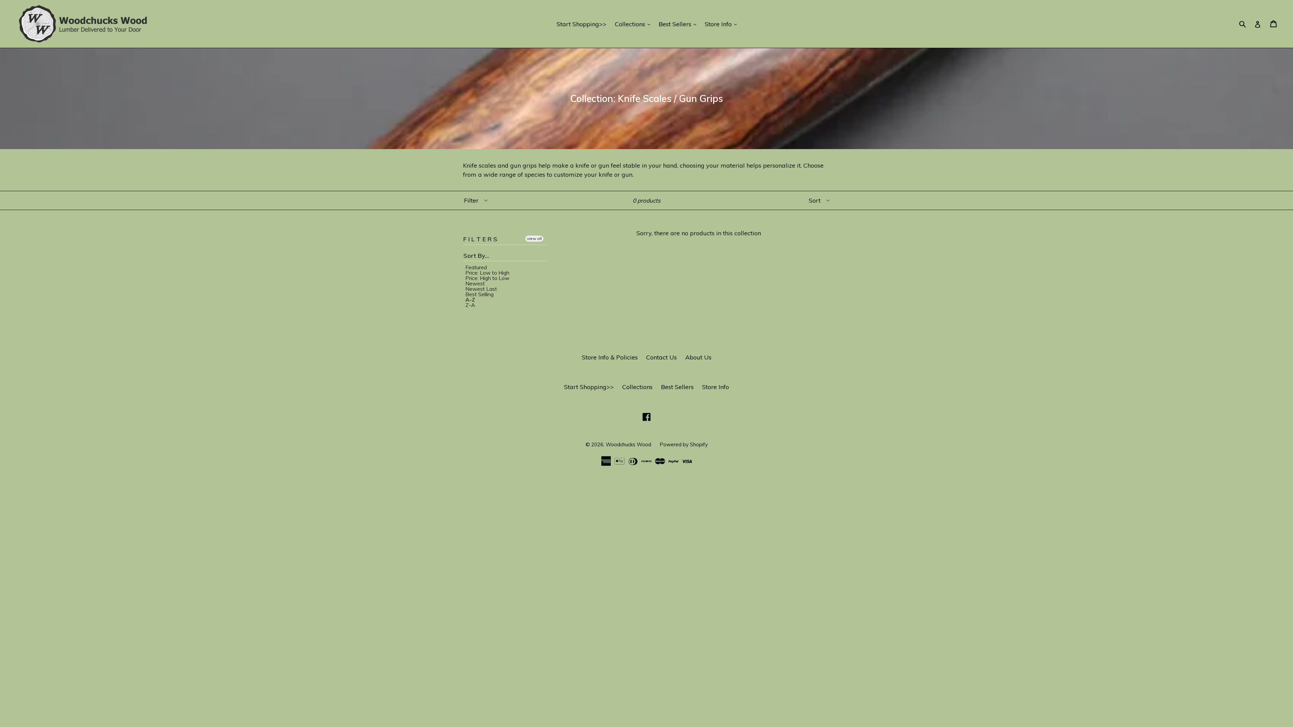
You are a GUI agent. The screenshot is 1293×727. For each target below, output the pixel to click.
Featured (476, 267)
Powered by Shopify (684, 444)
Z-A (470, 305)
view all (534, 238)
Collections (634, 24)
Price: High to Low (487, 278)
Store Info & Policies (610, 357)
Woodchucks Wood (628, 444)
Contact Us (661, 357)
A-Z (470, 299)
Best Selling (479, 294)
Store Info (722, 24)
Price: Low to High (487, 272)
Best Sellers (679, 24)
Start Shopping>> (581, 24)
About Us (698, 357)
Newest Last (481, 288)
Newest (475, 283)
